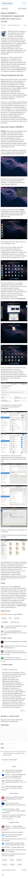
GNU (10, 618)
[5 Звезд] (5, 614)
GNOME (4, 618)
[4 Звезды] (4, 614)
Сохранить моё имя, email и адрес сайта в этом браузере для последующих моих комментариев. (14, 753)
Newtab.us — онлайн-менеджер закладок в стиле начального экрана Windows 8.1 (13, 827)
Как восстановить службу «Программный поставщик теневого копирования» (13, 810)
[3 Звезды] (3, 614)
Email (3, 748)
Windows (5, 8)
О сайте (23, 870)
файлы (12, 860)
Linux (25, 25)
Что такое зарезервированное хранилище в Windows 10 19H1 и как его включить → (14, 632)
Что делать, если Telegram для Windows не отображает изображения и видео (13, 816)
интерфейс (5, 622)
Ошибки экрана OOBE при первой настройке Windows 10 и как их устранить (12, 798)
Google (19, 864)
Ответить (22, 711)
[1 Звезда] (1, 614)
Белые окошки (7, 3)
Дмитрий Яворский (14, 25)
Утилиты (4, 864)
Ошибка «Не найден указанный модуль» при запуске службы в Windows (12, 788)
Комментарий (5, 725)
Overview (16, 618)
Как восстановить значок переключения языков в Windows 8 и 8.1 (13, 804)
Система (4, 860)
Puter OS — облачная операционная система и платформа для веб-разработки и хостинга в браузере (13, 776)
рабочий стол (15, 622)
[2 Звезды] (2, 614)
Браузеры (19, 860)
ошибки (12, 864)
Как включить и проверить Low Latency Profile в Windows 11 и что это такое (13, 782)
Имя (2, 744)
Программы (22, 8)
